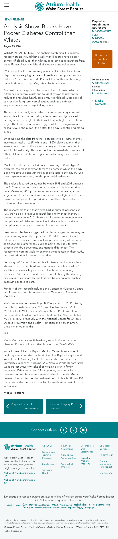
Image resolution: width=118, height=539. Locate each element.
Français (46, 505)
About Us (47, 445)
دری (40, 505)
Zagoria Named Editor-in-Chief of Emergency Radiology (27, 406)
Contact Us (106, 472)
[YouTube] (83, 430)
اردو (82, 507)
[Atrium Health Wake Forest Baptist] (20, 447)
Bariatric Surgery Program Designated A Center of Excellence (67, 406)
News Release (14, 19)
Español (10, 505)
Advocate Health (47, 471)
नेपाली (108, 505)
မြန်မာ (25, 505)
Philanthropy (106, 454)
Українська (73, 507)
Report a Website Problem (85, 460)
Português (28, 507)
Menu (7, 3)
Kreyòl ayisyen (66, 505)
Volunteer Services (105, 447)
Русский (47, 507)
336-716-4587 (102, 83)
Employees (48, 463)
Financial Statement (67, 447)
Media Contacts (100, 102)
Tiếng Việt (89, 507)
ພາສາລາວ (100, 505)
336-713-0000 (102, 93)
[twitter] (73, 430)
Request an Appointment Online (102, 59)
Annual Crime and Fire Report (106, 463)
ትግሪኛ (64, 507)
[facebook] (63, 430)
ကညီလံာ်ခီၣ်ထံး (80, 505)
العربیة (18, 505)
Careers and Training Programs (48, 454)
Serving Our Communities (68, 456)
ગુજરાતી (55, 505)
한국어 (92, 505)
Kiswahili (56, 507)
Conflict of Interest (67, 465)
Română (38, 507)
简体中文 (33, 505)
